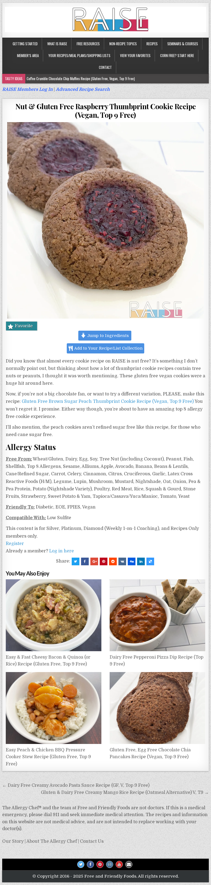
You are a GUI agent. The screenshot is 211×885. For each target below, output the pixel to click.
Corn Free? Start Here (177, 55)
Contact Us (92, 841)
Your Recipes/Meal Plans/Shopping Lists (79, 55)
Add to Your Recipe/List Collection (108, 348)
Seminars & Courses (182, 43)
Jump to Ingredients (107, 335)
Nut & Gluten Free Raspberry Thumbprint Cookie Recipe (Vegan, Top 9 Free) (105, 111)
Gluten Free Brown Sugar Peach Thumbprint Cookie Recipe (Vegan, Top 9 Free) (108, 401)
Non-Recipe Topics (123, 43)
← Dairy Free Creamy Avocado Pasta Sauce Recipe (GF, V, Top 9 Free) (75, 785)
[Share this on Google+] (94, 561)
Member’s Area (28, 55)
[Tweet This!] (75, 561)
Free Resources (88, 43)
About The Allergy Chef (51, 841)
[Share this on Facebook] (85, 561)
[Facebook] (90, 864)
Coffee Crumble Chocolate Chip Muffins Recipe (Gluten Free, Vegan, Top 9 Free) (81, 78)
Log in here (61, 551)
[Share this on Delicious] (150, 561)
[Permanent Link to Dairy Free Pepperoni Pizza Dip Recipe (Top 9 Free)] (158, 615)
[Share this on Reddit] (113, 561)
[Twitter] (80, 864)
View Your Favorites (135, 55)
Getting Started (25, 43)
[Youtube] (119, 864)
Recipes (152, 43)
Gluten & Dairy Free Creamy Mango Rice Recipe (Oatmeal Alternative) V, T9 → (125, 792)
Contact (105, 67)
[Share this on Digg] (131, 561)
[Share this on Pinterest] (103, 561)
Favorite (24, 326)
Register (15, 543)
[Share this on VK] (122, 561)
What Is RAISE (57, 43)
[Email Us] (128, 864)
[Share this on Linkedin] (141, 561)
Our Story (13, 841)
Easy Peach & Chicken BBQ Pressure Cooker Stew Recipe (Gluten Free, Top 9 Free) (48, 757)
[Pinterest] (100, 864)
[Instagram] (109, 864)
